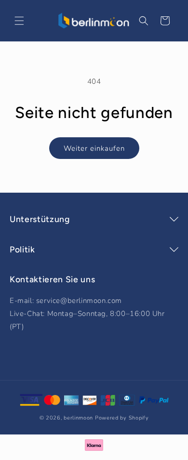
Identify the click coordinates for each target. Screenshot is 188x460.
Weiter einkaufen (94, 148)
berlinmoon (78, 417)
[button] (19, 20)
